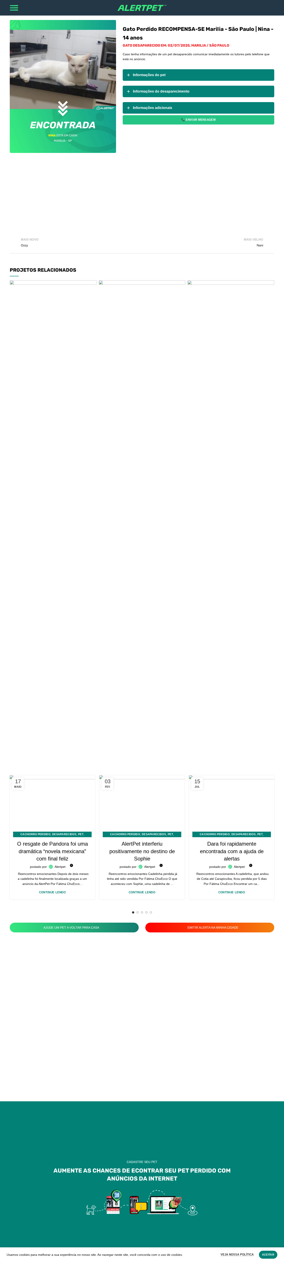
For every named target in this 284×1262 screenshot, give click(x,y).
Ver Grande (93, 283)
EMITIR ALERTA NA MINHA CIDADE (212, 927)
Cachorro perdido (35, 834)
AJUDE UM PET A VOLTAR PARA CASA (71, 927)
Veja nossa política (237, 1254)
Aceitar (268, 1254)
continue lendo (52, 892)
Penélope (142, 338)
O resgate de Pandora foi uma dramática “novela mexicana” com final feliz (52, 851)
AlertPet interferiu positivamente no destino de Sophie (142, 851)
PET (80, 834)
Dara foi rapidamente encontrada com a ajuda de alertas (232, 851)
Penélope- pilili (230, 338)
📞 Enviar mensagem (198, 119)
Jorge (53, 338)
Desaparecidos (64, 834)
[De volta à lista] (142, 242)
